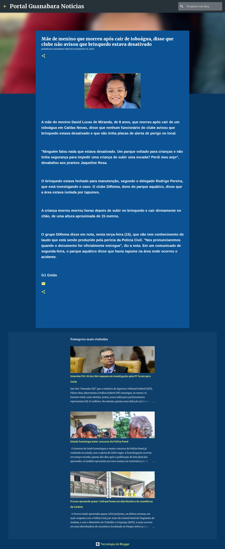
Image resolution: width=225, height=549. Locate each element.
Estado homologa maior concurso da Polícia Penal (99, 441)
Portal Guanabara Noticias (47, 6)
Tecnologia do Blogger (115, 544)
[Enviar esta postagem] (43, 285)
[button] (43, 56)
